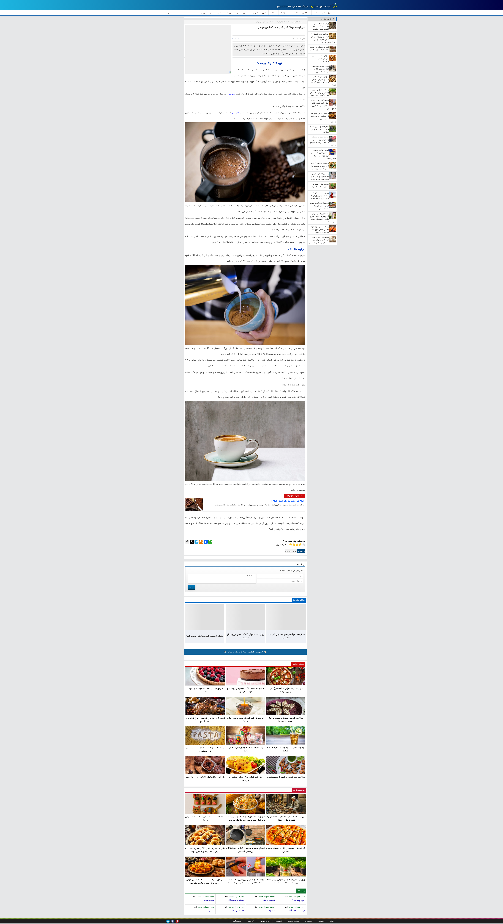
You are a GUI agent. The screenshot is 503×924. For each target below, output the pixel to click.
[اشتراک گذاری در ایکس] (192, 542)
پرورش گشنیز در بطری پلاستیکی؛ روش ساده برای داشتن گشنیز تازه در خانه (286, 881)
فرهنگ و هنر (269, 900)
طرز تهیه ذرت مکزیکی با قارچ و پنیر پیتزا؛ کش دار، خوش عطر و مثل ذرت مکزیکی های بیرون (245, 818)
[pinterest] (177, 921)
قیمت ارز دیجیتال (236, 900)
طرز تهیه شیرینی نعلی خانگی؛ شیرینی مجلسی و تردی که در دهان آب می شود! (205, 850)
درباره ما (321, 921)
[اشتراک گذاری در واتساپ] (210, 542)
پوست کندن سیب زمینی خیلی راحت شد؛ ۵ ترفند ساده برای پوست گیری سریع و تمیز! (245, 881)
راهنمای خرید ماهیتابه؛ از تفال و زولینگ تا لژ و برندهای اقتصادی (245, 849)
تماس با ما (308, 921)
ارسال (191, 587)
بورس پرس (209, 900)
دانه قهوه (288, 551)
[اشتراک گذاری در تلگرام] (196, 542)
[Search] (167, 13)
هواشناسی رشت (237, 910)
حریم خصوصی (264, 921)
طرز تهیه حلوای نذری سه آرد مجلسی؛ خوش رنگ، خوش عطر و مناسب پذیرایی (205, 881)
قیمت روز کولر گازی (296, 910)
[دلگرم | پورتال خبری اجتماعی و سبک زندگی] (333, 4)
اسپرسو (231, 94)
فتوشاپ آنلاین (236, 921)
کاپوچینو (235, 112)
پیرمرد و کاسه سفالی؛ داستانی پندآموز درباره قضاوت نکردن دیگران (286, 818)
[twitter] (168, 921)
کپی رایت (279, 921)
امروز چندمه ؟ (298, 900)
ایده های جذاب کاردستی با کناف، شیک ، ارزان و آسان (205, 818)
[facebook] (172, 921)
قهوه (294, 551)
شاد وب (271, 910)
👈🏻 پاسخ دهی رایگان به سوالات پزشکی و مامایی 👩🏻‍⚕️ (245, 652)
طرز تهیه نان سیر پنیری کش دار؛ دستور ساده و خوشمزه (286, 849)
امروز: (335, 6)
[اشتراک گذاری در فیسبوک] (206, 542)
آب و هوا (250, 921)
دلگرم (211, 910)
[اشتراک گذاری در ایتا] (201, 542)
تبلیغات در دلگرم (293, 921)
